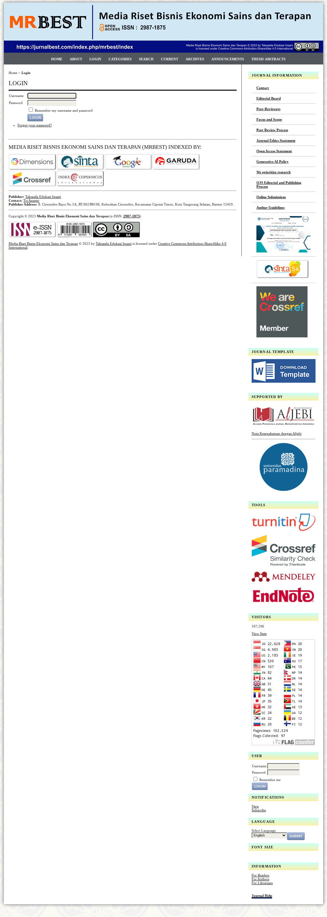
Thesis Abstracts (268, 59)
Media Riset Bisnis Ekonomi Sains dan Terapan (43, 243)
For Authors (260, 879)
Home (56, 59)
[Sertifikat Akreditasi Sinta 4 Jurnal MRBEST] (283, 251)
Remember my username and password (64, 110)
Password (259, 772)
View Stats (259, 633)
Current (169, 59)
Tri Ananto (31, 200)
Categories (120, 59)
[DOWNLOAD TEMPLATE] (284, 381)
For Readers (260, 875)
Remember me (270, 780)
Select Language (264, 830)
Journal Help (262, 896)
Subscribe (259, 810)
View (255, 806)
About (76, 59)
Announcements (227, 59)
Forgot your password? (35, 125)
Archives (195, 59)
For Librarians (262, 883)
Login (95, 59)
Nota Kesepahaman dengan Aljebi (276, 433)
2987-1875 (131, 216)
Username (259, 766)
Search (146, 59)
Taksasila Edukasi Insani (43, 197)
